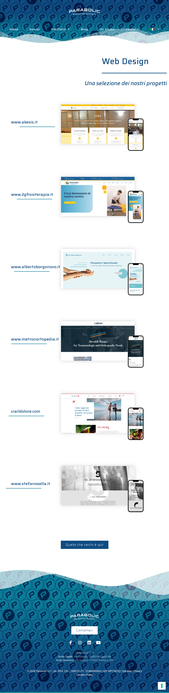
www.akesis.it (24, 122)
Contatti (132, 29)
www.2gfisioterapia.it (32, 194)
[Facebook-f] (71, 643)
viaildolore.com (25, 411)
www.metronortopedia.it (35, 339)
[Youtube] (98, 643)
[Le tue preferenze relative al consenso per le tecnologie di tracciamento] (162, 686)
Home (13, 29)
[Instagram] (80, 643)
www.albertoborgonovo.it (35, 266)
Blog (84, 29)
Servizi (34, 29)
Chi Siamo (107, 29)
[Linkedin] (89, 643)
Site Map (127, 671)
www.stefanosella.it (30, 483)
